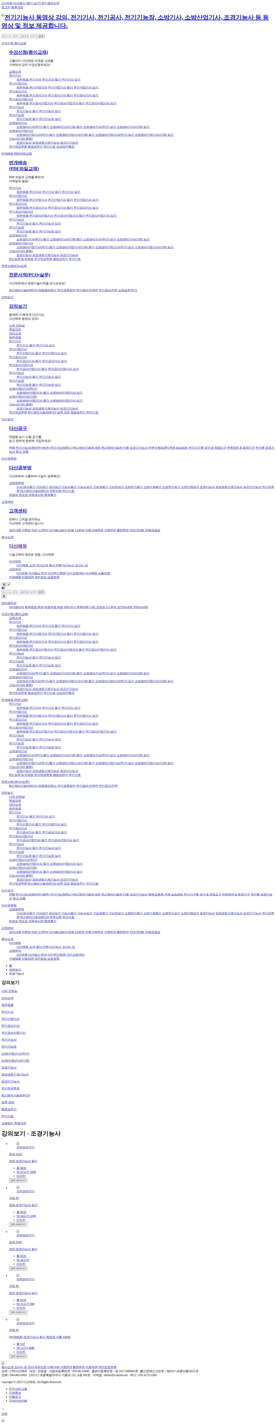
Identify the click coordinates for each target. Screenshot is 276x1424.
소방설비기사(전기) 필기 (33, 127)
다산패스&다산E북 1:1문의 (66, 530)
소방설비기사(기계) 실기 (133, 127)
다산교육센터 (75, 573)
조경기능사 (24, 142)
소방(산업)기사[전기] (23, 388)
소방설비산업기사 (21, 130)
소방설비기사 (18, 123)
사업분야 (15, 569)
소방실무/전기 (127, 290)
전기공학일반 (66, 290)
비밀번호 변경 (53, 607)
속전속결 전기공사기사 (32, 95)
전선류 (260, 447)
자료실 (13, 495)
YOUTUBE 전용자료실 (145, 530)
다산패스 (34, 573)
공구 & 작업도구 (215, 447)
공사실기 (55, 487)
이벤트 (26, 530)
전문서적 (14, 266)
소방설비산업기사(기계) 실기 (154, 134)
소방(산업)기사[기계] (23, 396)
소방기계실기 (190, 487)
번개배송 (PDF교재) (15, 700)
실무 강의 (63, 412)
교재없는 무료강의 (14, 1123)
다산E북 (7, 3)
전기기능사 (16, 107)
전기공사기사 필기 (60, 95)
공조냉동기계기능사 (45, 142)
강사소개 (15, 333)
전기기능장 (16, 115)
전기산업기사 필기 (60, 87)
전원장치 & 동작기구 (241, 447)
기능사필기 (69, 487)
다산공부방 (9, 458)
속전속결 (15, 337)
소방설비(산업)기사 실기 (66, 392)
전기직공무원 (18, 146)
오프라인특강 (65, 146)
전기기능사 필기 (27, 111)
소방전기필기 (134, 487)
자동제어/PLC (47, 290)
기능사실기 (84, 487)
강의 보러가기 (18, 1180)
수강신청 (14, 43)
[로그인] (3, 588)
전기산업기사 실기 (86, 87)
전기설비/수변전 (87, 290)
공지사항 (15, 530)
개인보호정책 (107, 1367)
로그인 (6, 7)
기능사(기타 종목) (21, 138)
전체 (12, 447)
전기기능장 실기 (50, 119)
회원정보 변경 (34, 607)
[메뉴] (4, 585)
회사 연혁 (55, 565)
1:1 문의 (111, 607)
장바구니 (70, 607)
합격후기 (50, 495)
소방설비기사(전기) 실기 (99, 127)
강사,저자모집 (37, 1367)
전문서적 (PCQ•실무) (15, 782)
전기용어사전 (50, 3)
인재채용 (15, 577)
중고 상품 (22, 451)
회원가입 (17, 7)
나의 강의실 (17, 325)
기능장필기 (100, 487)
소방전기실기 (171, 487)
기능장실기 (116, 487)
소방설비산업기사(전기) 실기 (114, 134)
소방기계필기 (152, 487)
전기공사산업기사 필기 (69, 103)
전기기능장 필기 (27, 119)
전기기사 (15, 75)
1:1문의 (43, 530)
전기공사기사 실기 (86, 95)
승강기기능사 (69, 142)
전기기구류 (196, 447)
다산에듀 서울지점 (97, 573)
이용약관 (28, 577)
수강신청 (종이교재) (15, 614)
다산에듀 (18, 546)
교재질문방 (16, 483)
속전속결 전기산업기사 (32, 87)
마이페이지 (9, 603)
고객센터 (8, 501)
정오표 (23, 495)
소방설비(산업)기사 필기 (33, 392)
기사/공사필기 (26, 487)
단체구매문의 (94, 530)
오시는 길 (81, 565)
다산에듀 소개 (26, 565)
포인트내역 (124, 607)
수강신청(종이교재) (28, 52)
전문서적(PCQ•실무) (29, 274)
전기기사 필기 (51, 79)
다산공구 (8, 419)
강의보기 (8, 297)
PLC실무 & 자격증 (21, 259)
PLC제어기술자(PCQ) (23, 290)
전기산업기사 (18, 83)
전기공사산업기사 (21, 99)
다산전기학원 (57, 573)
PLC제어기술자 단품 (115, 447)
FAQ (35, 530)
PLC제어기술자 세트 (87, 447)
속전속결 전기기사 (29, 79)
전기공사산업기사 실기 (101, 103)
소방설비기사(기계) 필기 (66, 127)
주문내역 (83, 607)
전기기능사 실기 (50, 111)
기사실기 (42, 487)
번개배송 (17, 153)
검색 (40, 36)
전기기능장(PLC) (61, 447)
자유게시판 (36, 495)
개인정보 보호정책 (47, 577)
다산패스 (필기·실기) (27, 3)
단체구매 (53, 1367)
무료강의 (15, 329)
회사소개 (8, 537)
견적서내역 (140, 607)
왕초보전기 (35, 146)
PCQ (44, 573)
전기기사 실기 (71, 79)
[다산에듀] (138, 25)
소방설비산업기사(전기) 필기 (36, 134)
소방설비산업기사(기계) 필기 (75, 134)
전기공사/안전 (108, 290)
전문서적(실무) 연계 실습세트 (168, 447)
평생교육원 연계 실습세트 (166, 894)
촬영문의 (123, 530)
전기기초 (50, 146)
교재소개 (15, 71)
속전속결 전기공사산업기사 (35, 103)
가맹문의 (110, 530)
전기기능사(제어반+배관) (32, 447)
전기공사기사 (18, 91)
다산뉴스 (68, 565)
